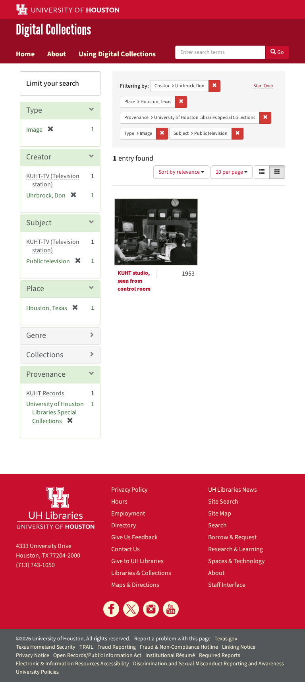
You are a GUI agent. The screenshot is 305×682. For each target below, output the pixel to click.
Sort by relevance (179, 172)
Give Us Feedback (134, 537)
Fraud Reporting (116, 647)
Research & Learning (235, 549)
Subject (39, 222)
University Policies (37, 672)
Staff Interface (226, 584)
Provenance (46, 374)
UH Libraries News (232, 489)
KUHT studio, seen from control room (134, 281)
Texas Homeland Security (45, 647)
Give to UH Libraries (137, 561)
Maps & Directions (135, 584)
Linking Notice (238, 647)
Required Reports (219, 655)
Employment (128, 513)
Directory (123, 525)
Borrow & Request (232, 537)
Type (34, 110)
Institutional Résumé (170, 655)
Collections (44, 354)
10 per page (230, 172)
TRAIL (86, 647)
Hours (119, 501)
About (56, 54)
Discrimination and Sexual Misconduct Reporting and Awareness (208, 664)
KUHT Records (45, 393)
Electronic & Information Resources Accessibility (72, 664)
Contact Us (125, 549)
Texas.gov (225, 639)
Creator (38, 157)
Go (280, 52)
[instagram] (151, 609)
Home (25, 54)
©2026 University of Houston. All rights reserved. (73, 639)
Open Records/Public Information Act (97, 655)
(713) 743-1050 (35, 565)
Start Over (263, 85)
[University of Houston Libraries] (55, 507)
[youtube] (171, 609)
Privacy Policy (129, 489)
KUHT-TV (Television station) (52, 180)
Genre (36, 335)
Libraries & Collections (141, 573)
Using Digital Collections (117, 54)
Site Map (219, 513)
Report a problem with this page (172, 639)
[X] (131, 609)
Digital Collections (53, 30)
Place (35, 288)
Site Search (223, 501)
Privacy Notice (32, 655)
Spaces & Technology (236, 561)
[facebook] (111, 609)
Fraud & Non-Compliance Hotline (179, 647)
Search (217, 525)
